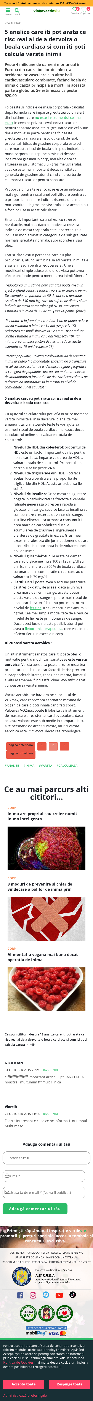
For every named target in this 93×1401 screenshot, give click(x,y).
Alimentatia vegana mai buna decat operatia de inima (43, 957)
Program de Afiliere (16, 1262)
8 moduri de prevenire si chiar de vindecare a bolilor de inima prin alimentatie (40, 887)
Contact (85, 1262)
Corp (12, 808)
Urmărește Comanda (29, 1257)
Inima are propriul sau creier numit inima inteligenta (42, 816)
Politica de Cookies (18, 1362)
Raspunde (51, 1070)
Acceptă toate (23, 1384)
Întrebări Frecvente (63, 1262)
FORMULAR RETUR (38, 1253)
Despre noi (17, 1253)
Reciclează (39, 1262)
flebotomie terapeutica (43, 628)
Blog (17, 23)
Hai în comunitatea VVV (62, 1257)
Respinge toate (69, 1384)
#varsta (45, 765)
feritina (36, 608)
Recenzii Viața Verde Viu (67, 1253)
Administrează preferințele (25, 1395)
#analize (12, 765)
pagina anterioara (21, 745)
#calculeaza (67, 765)
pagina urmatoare (21, 753)
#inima (29, 765)
